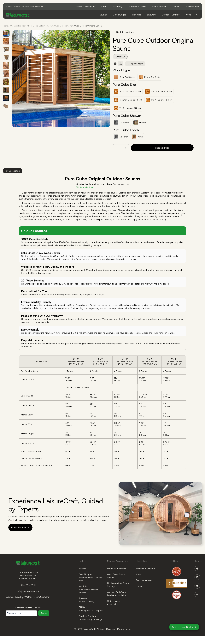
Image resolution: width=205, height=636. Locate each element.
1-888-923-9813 (28, 585)
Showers (86, 600)
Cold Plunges (90, 577)
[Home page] (17, 15)
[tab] (12, 170)
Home (5, 26)
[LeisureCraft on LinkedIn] (197, 594)
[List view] (120, 63)
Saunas (82, 568)
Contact (176, 6)
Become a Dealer (137, 6)
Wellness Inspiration (85, 6)
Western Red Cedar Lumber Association (116, 594)
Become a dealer (144, 580)
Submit (44, 613)
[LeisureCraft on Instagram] (197, 568)
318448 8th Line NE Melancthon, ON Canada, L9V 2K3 (28, 575)
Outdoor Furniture (91, 618)
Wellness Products (18, 26)
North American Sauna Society (118, 585)
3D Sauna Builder (84, 187)
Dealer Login (192, 6)
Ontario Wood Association (114, 603)
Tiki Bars (91, 609)
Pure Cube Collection (38, 26)
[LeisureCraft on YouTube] (197, 585)
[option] (124, 77)
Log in (139, 586)
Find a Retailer (159, 6)
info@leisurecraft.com (28, 591)
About (104, 6)
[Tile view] (115, 63)
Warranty (117, 6)
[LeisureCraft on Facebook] (197, 577)
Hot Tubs (88, 589)
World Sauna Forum (116, 568)
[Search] (197, 14)
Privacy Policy (124, 628)
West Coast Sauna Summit (116, 576)
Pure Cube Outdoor (59, 26)
